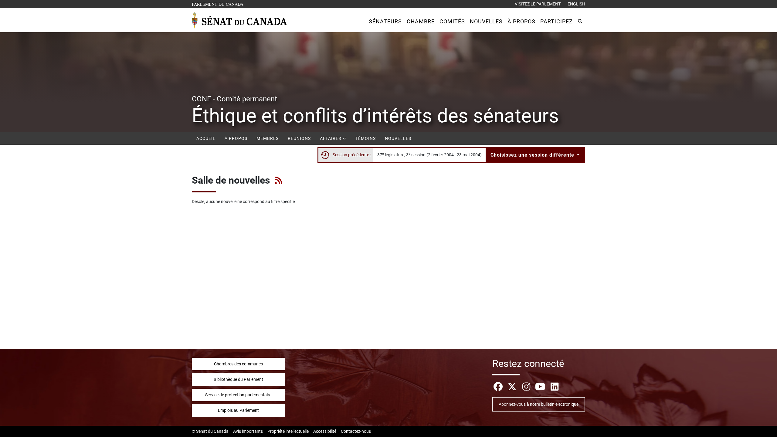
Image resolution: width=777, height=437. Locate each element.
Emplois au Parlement (238, 410)
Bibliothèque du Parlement (238, 379)
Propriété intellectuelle (288, 431)
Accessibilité (324, 431)
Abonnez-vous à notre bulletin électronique (539, 404)
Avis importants (248, 431)
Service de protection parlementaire (238, 394)
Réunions (299, 138)
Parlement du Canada (219, 4)
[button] (385, 21)
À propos (236, 138)
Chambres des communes (238, 363)
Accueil (205, 138)
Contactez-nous (356, 431)
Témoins (365, 138)
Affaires (331, 138)
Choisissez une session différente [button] (533, 155)
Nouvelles (398, 138)
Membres (267, 138)
